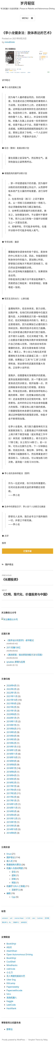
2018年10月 (12, 757)
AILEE (9, 947)
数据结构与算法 (14, 864)
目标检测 (24, 922)
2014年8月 (11, 832)
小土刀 (10, 972)
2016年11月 (12, 807)
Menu (25, 18)
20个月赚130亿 (13, 647)
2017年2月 (11, 797)
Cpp (13, 897)
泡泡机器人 (12, 997)
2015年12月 (12, 818)
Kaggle (10, 1001)
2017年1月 (11, 800)
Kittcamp (11, 983)
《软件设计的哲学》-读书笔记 (20, 640)
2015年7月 (11, 822)
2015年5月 (11, 825)
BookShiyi (11, 943)
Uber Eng (11, 979)
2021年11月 (12, 696)
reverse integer (19, 918)
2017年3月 (11, 793)
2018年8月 (11, 764)
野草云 (10, 1029)
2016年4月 (11, 814)
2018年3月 (11, 779)
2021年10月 (12, 699)
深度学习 (16, 889)
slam (33, 918)
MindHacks (12, 965)
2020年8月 (11, 714)
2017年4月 (11, 789)
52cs (9, 994)
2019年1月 (11, 746)
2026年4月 (11, 685)
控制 (14, 879)
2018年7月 (11, 768)
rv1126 (28, 918)
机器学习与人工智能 (16, 886)
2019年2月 (11, 743)
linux (9, 853)
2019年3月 (11, 739)
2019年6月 (11, 728)
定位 (14, 871)
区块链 (47, 918)
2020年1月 (11, 717)
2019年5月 (11, 732)
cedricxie (11, 968)
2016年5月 (11, 811)
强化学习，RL (6, 922)
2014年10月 (12, 829)
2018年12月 (12, 750)
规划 (14, 882)
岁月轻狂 (27, 3)
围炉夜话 (9, 564)
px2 (11, 918)
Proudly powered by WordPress (13, 1039)
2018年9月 (11, 761)
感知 (14, 875)
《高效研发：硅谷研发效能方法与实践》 (25, 654)
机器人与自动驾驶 (15, 868)
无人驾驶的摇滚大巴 (16, 976)
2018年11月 (12, 753)
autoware (5, 918)
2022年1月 (11, 692)
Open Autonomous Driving (20, 954)
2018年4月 (11, 775)
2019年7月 (11, 725)
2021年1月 (11, 710)
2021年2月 (11, 707)
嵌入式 (10, 861)
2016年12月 (12, 804)
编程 (9, 893)
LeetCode (11, 1004)
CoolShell (11, 961)
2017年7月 (11, 786)
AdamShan (12, 950)
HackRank (11, 1008)
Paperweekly (13, 986)
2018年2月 (11, 782)
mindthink (10, 42)
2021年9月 (11, 703)
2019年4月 (11, 735)
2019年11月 (12, 721)
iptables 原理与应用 (16, 661)
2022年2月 (11, 689)
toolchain (40, 918)
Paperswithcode (14, 990)
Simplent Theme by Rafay (38, 1039)
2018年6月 (11, 771)
